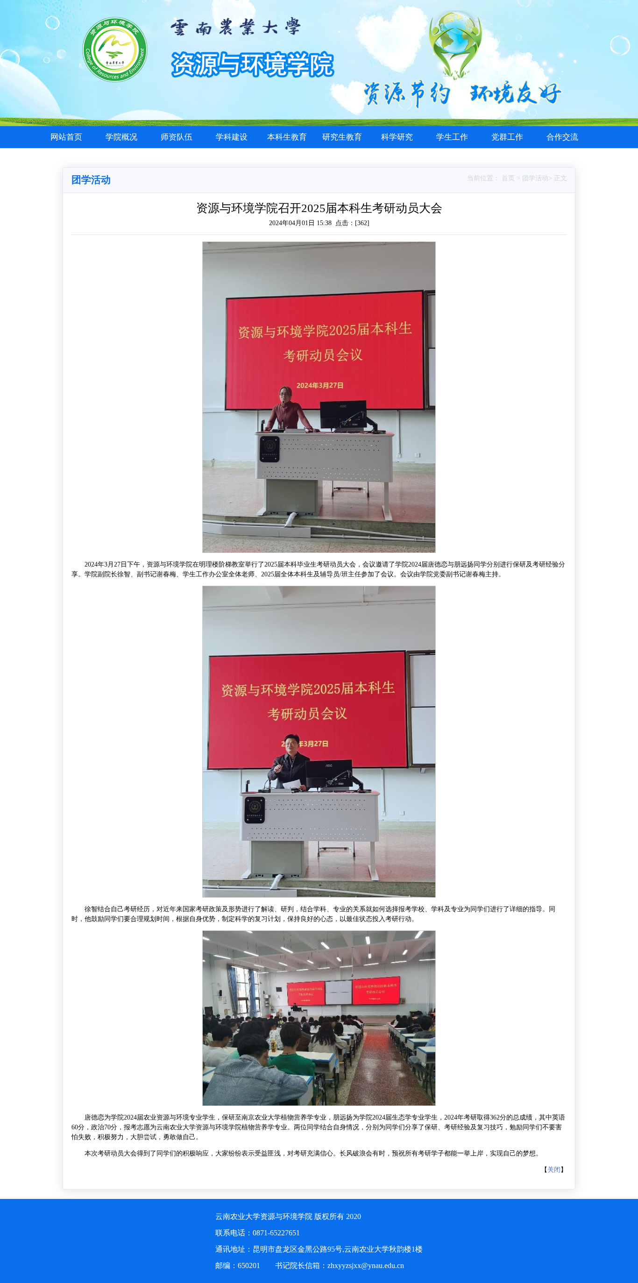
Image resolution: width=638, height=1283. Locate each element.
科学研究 (397, 137)
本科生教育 (287, 137)
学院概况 (121, 137)
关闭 (553, 1169)
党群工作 (507, 137)
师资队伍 (176, 137)
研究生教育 (342, 137)
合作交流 (562, 137)
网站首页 (66, 137)
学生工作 (452, 137)
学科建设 (232, 137)
